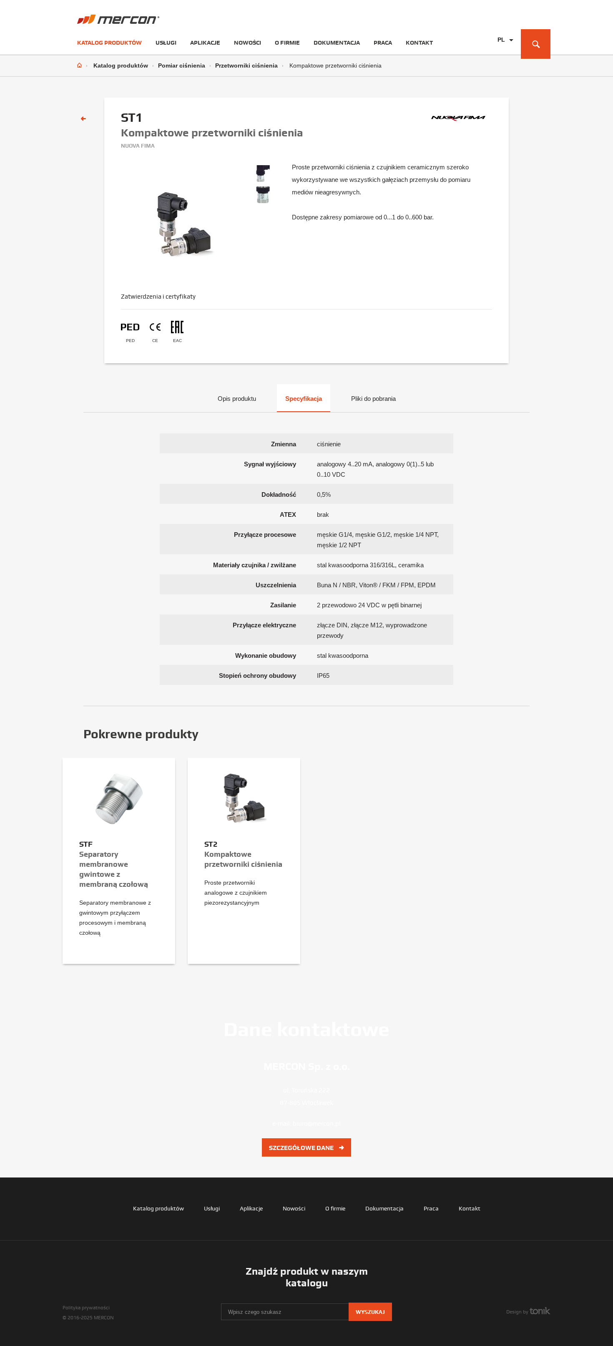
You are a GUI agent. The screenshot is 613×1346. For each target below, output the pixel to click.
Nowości (247, 42)
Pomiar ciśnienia (181, 65)
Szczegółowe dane (302, 1148)
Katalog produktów (109, 42)
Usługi (166, 42)
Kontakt (419, 42)
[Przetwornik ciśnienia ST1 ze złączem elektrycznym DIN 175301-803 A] (262, 176)
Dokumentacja (337, 42)
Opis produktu (237, 398)
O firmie (287, 42)
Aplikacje (205, 42)
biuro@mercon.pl (317, 1123)
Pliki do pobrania (373, 398)
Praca (383, 42)
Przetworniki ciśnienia (246, 65)
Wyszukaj (370, 1312)
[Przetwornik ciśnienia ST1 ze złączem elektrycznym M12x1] (262, 197)
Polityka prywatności (86, 1307)
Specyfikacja (303, 398)
